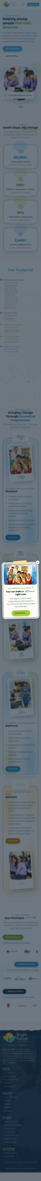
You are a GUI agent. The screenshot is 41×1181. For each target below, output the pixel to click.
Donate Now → (21, 613)
